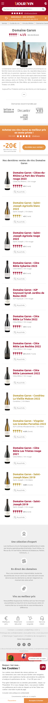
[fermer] (45, 18)
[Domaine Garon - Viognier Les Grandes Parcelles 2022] (7, 428)
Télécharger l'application (13, 636)
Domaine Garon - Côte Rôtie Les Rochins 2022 (27, 345)
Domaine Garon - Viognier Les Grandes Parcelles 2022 (29, 422)
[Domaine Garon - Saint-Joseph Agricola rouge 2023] (7, 241)
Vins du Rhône (27, 23)
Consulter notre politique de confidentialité (15, 693)
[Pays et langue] (45, 3)
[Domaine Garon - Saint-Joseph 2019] (7, 508)
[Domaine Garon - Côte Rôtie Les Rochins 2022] (7, 350)
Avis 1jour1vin (42, 633)
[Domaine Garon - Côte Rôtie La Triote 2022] (7, 323)
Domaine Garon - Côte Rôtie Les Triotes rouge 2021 (27, 451)
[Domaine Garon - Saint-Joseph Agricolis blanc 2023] (7, 211)
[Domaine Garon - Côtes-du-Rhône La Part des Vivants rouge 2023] (7, 181)
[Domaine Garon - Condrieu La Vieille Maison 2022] (7, 402)
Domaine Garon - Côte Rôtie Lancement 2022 (26, 372)
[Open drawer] (2, 3)
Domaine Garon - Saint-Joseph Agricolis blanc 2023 (27, 205)
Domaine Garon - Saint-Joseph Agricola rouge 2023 (27, 235)
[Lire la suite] (24, 94)
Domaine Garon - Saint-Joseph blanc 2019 (27, 476)
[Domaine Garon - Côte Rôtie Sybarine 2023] (7, 270)
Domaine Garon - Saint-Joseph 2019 (27, 503)
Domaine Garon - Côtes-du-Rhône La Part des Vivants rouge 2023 (29, 175)
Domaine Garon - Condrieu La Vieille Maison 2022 (28, 397)
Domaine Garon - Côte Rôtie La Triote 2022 (26, 318)
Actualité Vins (29, 633)
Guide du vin (15, 23)
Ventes (4, 23)
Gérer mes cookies (24, 639)
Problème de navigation (35, 636)
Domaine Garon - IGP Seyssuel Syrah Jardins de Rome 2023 (28, 292)
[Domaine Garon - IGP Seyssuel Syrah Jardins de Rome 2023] (7, 296)
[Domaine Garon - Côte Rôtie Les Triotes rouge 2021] (7, 454)
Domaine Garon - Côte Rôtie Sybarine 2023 (26, 264)
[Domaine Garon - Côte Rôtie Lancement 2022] (7, 376)
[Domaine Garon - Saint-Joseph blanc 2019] (7, 481)
